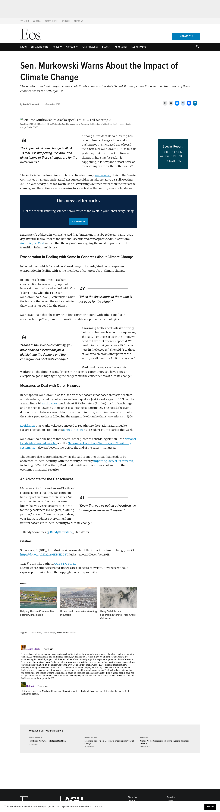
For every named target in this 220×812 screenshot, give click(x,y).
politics (73, 632)
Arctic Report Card (32, 243)
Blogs (105, 46)
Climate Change (49, 632)
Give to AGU (79, 21)
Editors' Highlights (91, 738)
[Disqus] (78, 681)
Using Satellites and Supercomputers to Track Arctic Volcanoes (117, 614)
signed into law (73, 430)
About (23, 46)
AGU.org (37, 21)
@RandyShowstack (60, 532)
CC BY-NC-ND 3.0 (65, 563)
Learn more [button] (96, 806)
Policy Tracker (90, 46)
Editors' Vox (144, 738)
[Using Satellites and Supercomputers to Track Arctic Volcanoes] (118, 597)
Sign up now (78, 221)
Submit (170, 800)
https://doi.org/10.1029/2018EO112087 (43, 554)
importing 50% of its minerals (113, 461)
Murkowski (102, 175)
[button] (78, 211)
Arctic (39, 632)
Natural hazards (63, 632)
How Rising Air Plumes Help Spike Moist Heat (47, 741)
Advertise (171, 797)
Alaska (33, 632)
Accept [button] (210, 806)
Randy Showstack (31, 104)
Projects (70, 46)
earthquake (49, 403)
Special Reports (39, 46)
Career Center (51, 21)
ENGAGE (131, 800)
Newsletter (121, 46)
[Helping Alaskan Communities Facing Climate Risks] (38, 597)
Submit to (139, 46)
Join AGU (66, 21)
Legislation (27, 425)
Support (186, 36)
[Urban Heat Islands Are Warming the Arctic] (78, 597)
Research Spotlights (35, 738)
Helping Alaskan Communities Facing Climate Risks (37, 613)
